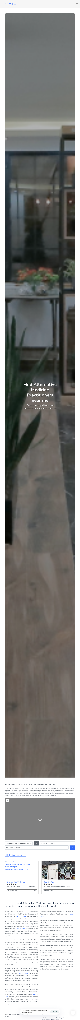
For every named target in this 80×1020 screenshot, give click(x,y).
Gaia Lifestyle (49, 882)
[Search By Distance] (36, 843)
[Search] (72, 847)
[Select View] (7, 855)
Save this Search (18, 855)
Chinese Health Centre (16, 882)
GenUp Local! (21, 916)
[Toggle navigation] (65, 4)
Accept (54, 1011)
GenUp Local (20, 929)
